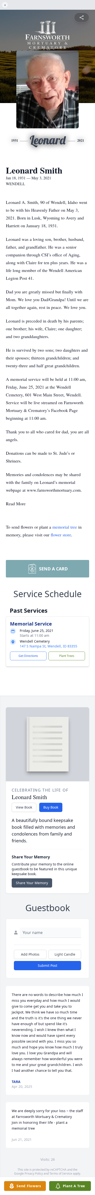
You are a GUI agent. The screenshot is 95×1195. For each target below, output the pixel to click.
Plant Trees (66, 656)
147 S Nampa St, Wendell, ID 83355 (48, 646)
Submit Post (47, 965)
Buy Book (50, 807)
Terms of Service (60, 1173)
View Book (24, 807)
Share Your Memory (32, 883)
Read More (16, 503)
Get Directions (28, 656)
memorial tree (64, 527)
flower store (61, 535)
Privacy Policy (34, 1173)
